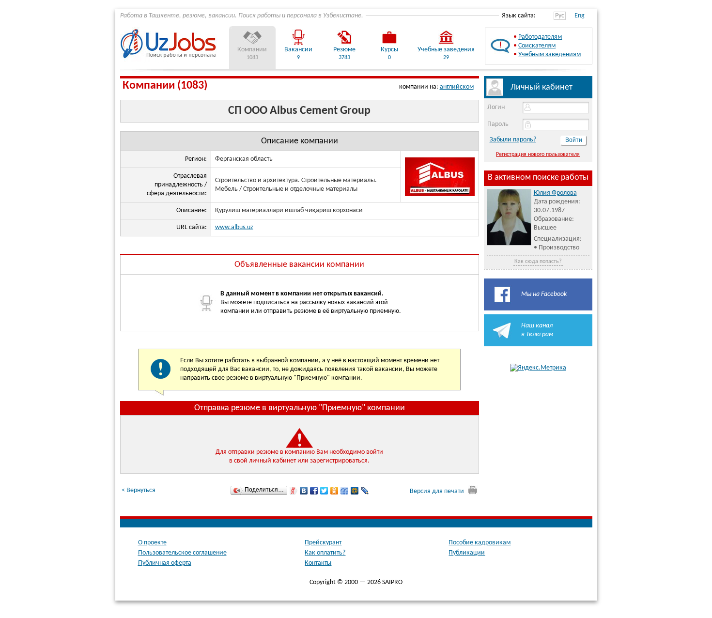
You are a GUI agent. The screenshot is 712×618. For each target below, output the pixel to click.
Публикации (467, 552)
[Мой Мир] (355, 490)
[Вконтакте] (304, 490)
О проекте (152, 542)
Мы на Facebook (544, 294)
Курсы (389, 49)
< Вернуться (138, 490)
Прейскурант (323, 542)
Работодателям (540, 37)
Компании (252, 49)
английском (457, 87)
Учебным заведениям (549, 54)
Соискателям (537, 45)
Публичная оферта (164, 563)
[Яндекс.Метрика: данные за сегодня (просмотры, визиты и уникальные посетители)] (538, 368)
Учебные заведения (446, 49)
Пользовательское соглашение (182, 552)
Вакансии (298, 49)
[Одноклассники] (334, 490)
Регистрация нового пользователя (538, 154)
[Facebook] (314, 490)
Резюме (344, 49)
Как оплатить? (325, 552)
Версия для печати (437, 491)
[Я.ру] (294, 490)
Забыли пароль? (513, 139)
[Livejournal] (365, 490)
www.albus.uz (234, 227)
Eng (579, 15)
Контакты (318, 563)
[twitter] (324, 490)
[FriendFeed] (345, 490)
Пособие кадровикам (480, 542)
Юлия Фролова (555, 193)
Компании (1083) (165, 86)
